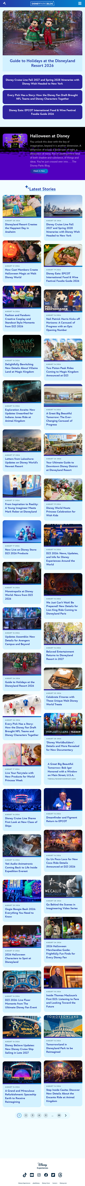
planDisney (36, 1183)
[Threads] (60, 1175)
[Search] (4, 3)
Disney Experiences (24, 1183)
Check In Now (39, 171)
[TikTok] (25, 1175)
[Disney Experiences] (42, 1166)
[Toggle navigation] (79, 3)
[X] (53, 1175)
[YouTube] (32, 1175)
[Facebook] (46, 1175)
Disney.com (63, 1183)
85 (59, 1115)
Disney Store (46, 1183)
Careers (54, 1183)
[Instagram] (39, 1175)
